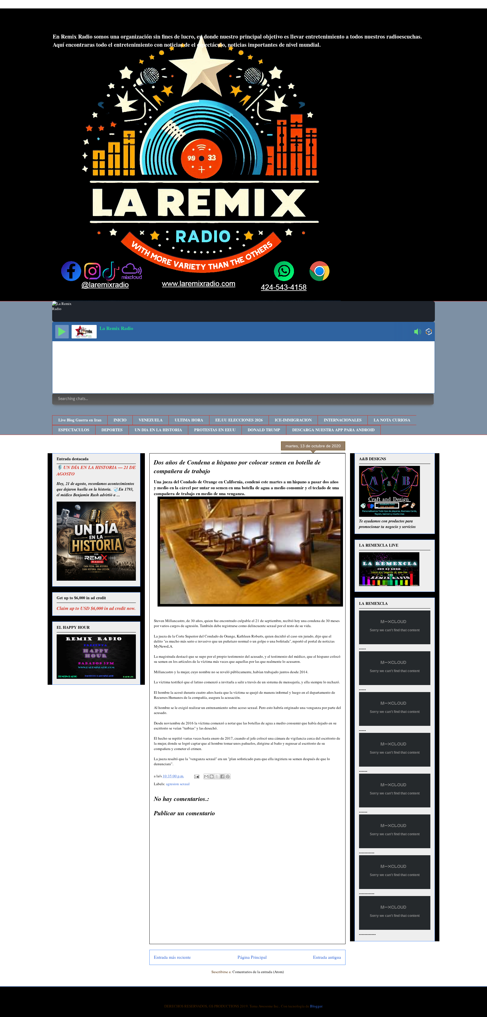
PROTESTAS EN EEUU (215, 430)
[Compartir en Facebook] (222, 776)
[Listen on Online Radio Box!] (429, 332)
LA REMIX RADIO (98, 22)
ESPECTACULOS (73, 430)
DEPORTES (112, 430)
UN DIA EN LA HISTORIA (158, 430)
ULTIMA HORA (189, 420)
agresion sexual (178, 783)
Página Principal (252, 957)
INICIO (120, 420)
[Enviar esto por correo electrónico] (206, 776)
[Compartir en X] (217, 776)
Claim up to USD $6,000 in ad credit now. (96, 608)
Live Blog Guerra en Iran (79, 420)
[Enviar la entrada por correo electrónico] (196, 775)
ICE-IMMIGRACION (293, 420)
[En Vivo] (62, 331)
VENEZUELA (151, 420)
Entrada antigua (327, 957)
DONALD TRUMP (264, 430)
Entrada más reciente (172, 957)
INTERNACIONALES (343, 420)
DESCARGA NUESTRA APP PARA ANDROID (333, 430)
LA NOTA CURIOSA (392, 420)
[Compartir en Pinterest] (228, 776)
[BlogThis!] (211, 776)
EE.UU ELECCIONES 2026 (239, 420)
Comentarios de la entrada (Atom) (258, 971)
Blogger (316, 1006)
